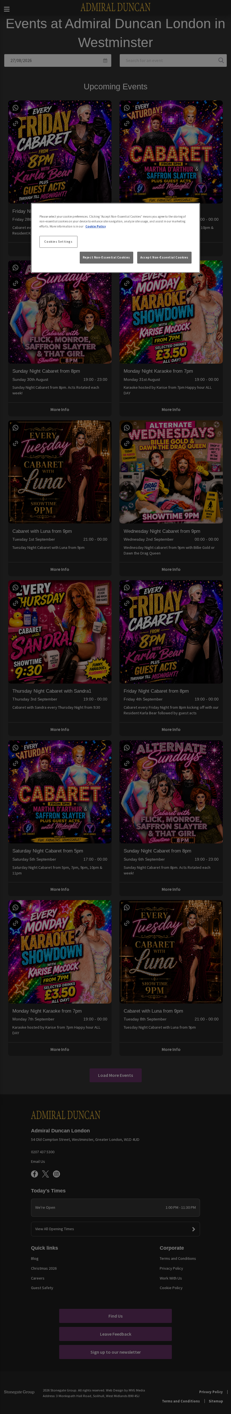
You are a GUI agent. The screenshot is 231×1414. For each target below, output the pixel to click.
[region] (115, 238)
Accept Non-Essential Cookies (164, 257)
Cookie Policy (95, 226)
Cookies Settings (58, 241)
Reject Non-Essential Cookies (106, 257)
